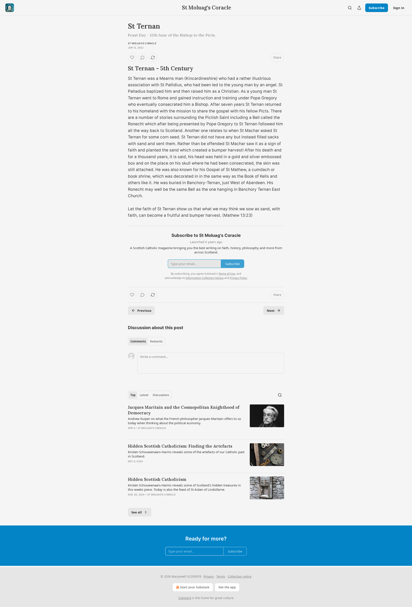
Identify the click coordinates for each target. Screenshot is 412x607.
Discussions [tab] (161, 395)
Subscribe (377, 8)
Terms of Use (226, 273)
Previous (144, 310)
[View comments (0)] (142, 57)
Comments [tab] (138, 341)
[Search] (349, 7)
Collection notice (239, 576)
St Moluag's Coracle (142, 43)
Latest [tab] (144, 395)
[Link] (121, 68)
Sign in (398, 8)
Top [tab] (132, 395)
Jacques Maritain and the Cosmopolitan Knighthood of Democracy (183, 410)
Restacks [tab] (156, 341)
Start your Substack (194, 587)
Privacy (209, 576)
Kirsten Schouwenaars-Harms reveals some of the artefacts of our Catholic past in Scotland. (186, 454)
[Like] (132, 57)
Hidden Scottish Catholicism (157, 479)
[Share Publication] (359, 7)
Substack (184, 598)
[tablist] (146, 341)
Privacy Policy (238, 278)
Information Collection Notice (205, 278)
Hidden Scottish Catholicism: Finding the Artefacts (180, 446)
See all (136, 512)
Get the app (227, 587)
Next (271, 310)
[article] (206, 420)
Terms (220, 576)
